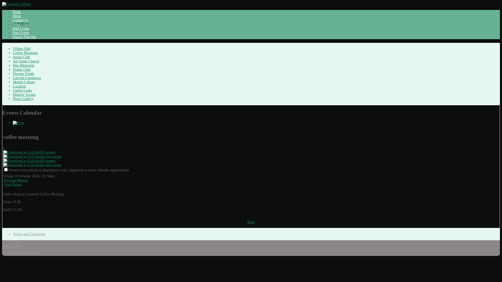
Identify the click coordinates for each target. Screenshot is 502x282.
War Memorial (23, 65)
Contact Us (21, 20)
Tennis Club (22, 70)
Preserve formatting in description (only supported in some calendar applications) (68, 170)
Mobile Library (24, 82)
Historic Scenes (24, 95)
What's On (20, 24)
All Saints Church (26, 61)
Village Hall (22, 49)
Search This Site (25, 37)
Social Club (21, 57)
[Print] (18, 123)
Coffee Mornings (25, 53)
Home (17, 12)
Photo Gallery (23, 99)
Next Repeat (13, 184)
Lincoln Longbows (27, 78)
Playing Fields (23, 74)
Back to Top (11, 246)
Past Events (21, 33)
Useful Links (22, 90)
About (17, 16)
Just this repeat (50, 156)
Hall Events (21, 29)
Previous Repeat (16, 180)
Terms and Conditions (29, 234)
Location (19, 86)
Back (251, 222)
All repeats (47, 152)
